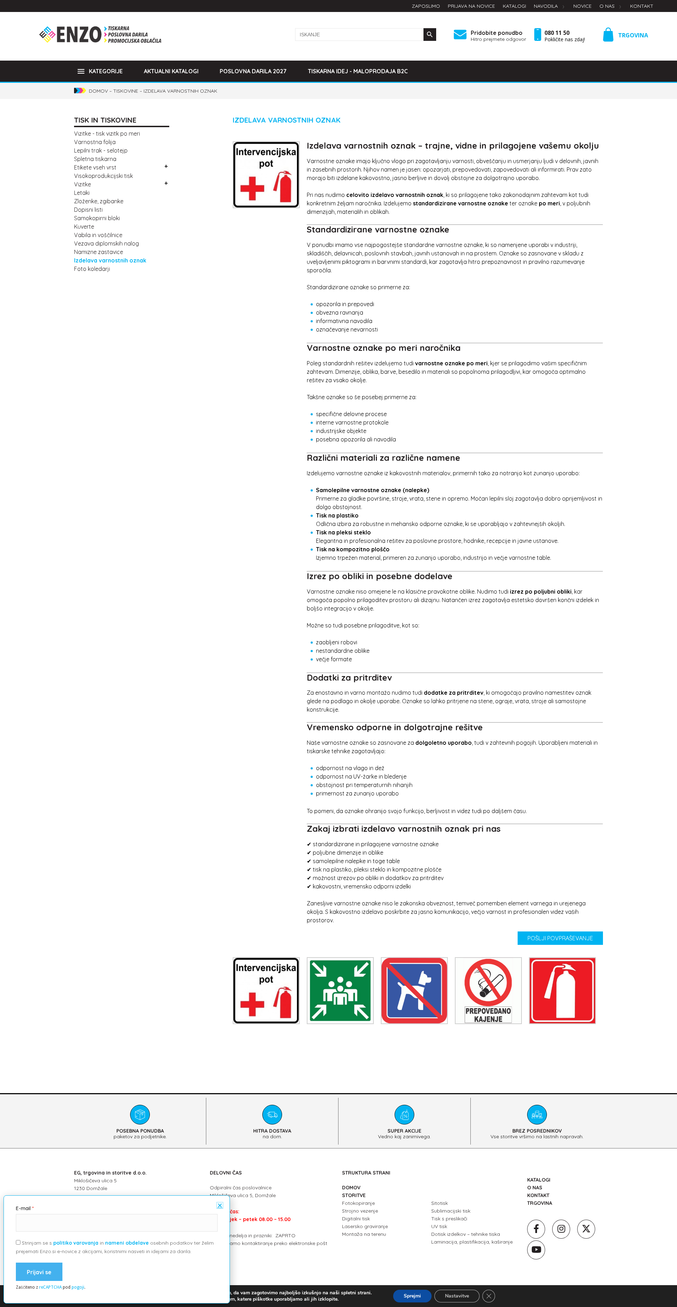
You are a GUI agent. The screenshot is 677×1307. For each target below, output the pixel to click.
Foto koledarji (92, 268)
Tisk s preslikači (449, 1218)
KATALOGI (538, 1180)
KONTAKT (538, 1195)
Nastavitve (457, 1296)
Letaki (82, 192)
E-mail (23, 1208)
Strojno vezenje (360, 1211)
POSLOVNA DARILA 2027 (253, 71)
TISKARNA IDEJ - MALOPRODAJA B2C (358, 71)
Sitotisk (439, 1203)
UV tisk (439, 1226)
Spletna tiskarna (95, 158)
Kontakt (641, 6)
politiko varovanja (75, 1243)
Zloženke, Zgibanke (98, 201)
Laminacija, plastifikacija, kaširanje (472, 1242)
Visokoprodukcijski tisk (103, 175)
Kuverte (84, 226)
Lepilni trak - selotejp (101, 150)
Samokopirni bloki (97, 218)
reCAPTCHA (50, 1287)
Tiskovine (125, 91)
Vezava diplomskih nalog (106, 243)
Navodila (546, 6)
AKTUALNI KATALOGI (171, 71)
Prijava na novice (471, 6)
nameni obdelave (127, 1243)
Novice (582, 6)
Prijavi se (39, 1272)
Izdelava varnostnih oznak (110, 260)
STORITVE (354, 1195)
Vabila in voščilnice (98, 235)
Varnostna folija (95, 141)
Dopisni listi (88, 209)
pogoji (78, 1287)
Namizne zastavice (98, 251)
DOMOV (351, 1187)
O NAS (534, 1187)
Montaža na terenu (364, 1234)
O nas (607, 6)
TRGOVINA (633, 35)
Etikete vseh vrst (95, 167)
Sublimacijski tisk (450, 1211)
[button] (219, 1205)
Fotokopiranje (358, 1203)
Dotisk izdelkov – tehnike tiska (465, 1234)
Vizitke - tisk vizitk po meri (107, 133)
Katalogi (514, 6)
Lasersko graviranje (365, 1226)
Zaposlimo (426, 6)
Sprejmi (412, 1296)
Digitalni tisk (356, 1218)
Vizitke (82, 184)
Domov (98, 91)
